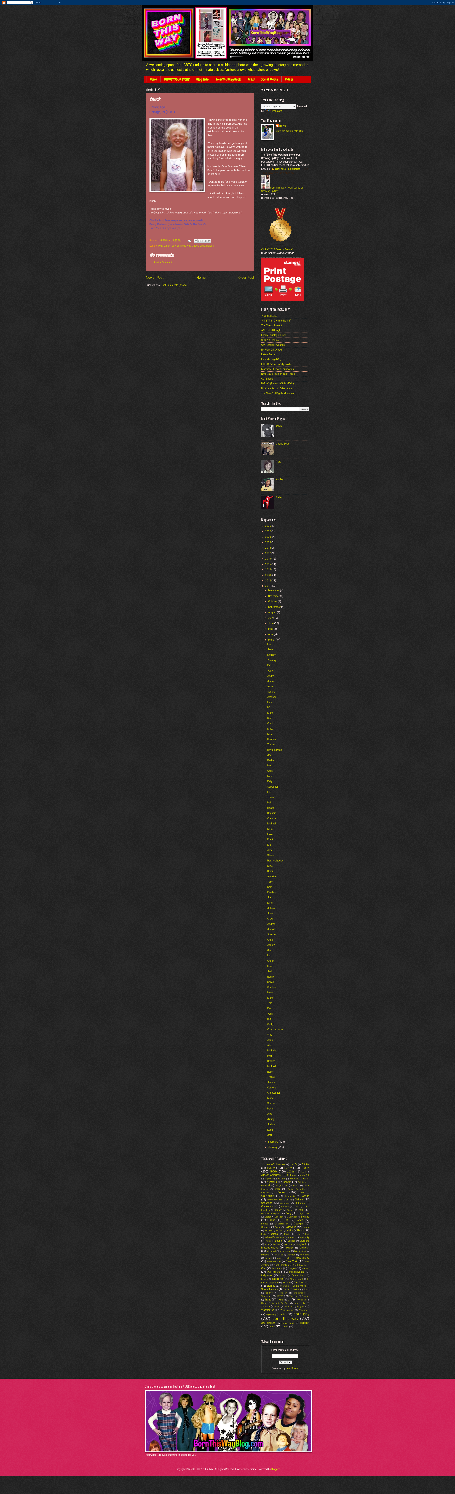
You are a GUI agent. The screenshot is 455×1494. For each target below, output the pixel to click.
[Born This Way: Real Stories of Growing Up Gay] (265, 187)
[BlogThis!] (199, 241)
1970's (288, 1168)
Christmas (266, 1203)
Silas (270, 865)
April (271, 634)
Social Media (269, 79)
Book (296, 1185)
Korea (268, 1241)
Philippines (266, 1275)
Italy (307, 1234)
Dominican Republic (271, 1213)
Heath (270, 807)
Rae (269, 765)
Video (277, 1306)
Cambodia (290, 1196)
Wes (269, 1034)
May (271, 628)
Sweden (283, 1293)
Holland (279, 1230)
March (272, 639)
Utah (263, 1303)
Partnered (273, 1271)
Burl (269, 1018)
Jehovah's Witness (274, 1237)
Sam (269, 887)
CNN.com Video (275, 1029)
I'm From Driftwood (271, 349)
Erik (269, 792)
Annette (271, 876)
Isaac (270, 776)
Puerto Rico (298, 1275)
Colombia (285, 1203)
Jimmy (270, 1119)
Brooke (271, 1061)
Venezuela (300, 1303)
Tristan (271, 744)
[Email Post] (189, 240)
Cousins (285, 1206)
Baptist (287, 1181)
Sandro (271, 691)
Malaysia (288, 1244)
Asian (306, 1178)
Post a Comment (163, 262)
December (274, 590)
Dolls (300, 1209)
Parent (305, 1268)
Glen (269, 950)
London (292, 1240)
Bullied (281, 1192)
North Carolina (281, 1265)
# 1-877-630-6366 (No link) (276, 320)
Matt (270, 728)
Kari (269, 1008)
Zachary (271, 660)
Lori (269, 955)
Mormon (291, 1254)
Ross (270, 1071)
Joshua (271, 1124)
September (274, 606)
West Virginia (287, 1310)
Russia (286, 1282)
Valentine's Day (280, 1303)
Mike (270, 734)
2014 (268, 569)
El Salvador (292, 1217)
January (273, 1147)
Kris (269, 844)
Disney (290, 1210)
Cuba (295, 1206)
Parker (271, 760)
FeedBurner (292, 1368)
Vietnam (289, 1306)
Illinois (300, 1230)
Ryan (270, 992)
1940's (293, 1164)
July (270, 617)
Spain (306, 1289)
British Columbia (296, 1189)
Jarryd (271, 929)
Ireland (298, 1234)
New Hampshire (284, 1258)
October (273, 601)
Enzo (270, 834)
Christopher (273, 1092)
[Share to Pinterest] (209, 241)
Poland (282, 1275)
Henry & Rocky (275, 860)
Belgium (302, 1182)
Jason (270, 649)
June (271, 623)
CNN (301, 1193)
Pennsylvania (296, 1271)
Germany (265, 1227)
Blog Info (202, 79)
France (264, 1223)
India (263, 1234)
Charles (271, 987)
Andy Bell (304, 1175)
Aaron (270, 686)
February (273, 1141)
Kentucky (304, 1237)
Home (153, 79)
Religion (277, 1279)
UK (289, 1299)
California (267, 1196)
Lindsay (271, 654)
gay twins (288, 1323)
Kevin (270, 966)
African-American (271, 1175)
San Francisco (301, 1282)
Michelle (271, 1050)
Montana (278, 1255)
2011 (268, 585)
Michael (271, 823)
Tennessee (266, 1296)
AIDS (303, 1172)
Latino (278, 1240)
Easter (267, 1216)
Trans (268, 1299)
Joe (269, 755)
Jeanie (271, 681)
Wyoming (271, 1314)
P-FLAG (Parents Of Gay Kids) (277, 383)
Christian (299, 1199)
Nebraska (304, 1254)
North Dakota (299, 1265)
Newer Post (155, 278)
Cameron (272, 1087)
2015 (268, 564)
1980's (161, 245)
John (270, 1013)
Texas (280, 1296)
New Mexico (274, 1261)
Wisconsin (304, 1310)
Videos (289, 79)
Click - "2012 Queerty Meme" (277, 249)
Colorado (300, 1203)
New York (291, 1261)
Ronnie (271, 976)
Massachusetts (269, 1247)
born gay (171, 245)
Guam (277, 1227)
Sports (269, 1292)
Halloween (290, 1227)
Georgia (298, 1223)
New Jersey (302, 1258)
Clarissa (271, 818)
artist (284, 1314)
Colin (270, 770)
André (270, 676)
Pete (278, 461)
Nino (269, 718)
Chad (270, 723)
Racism (264, 1279)
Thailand (293, 1296)
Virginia (300, 1306)
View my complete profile (289, 130)
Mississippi (300, 1251)
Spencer (272, 934)
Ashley (279, 479)
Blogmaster (281, 1185)
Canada (305, 1196)
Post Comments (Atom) (174, 285)
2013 (268, 575)
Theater (305, 1296)
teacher (285, 1326)
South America (269, 1289)
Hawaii (306, 1227)
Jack (270, 971)
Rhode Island (296, 1279)
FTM (285, 1220)
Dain (269, 802)
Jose (270, 913)
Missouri (265, 1254)
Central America (274, 1200)
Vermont (265, 1306)
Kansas (292, 1237)
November (274, 596)
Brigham (271, 813)
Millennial (271, 1251)
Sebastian (273, 786)
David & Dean (274, 749)
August (272, 612)
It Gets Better (268, 354)
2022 (268, 531)
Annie (270, 1040)
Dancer (278, 1210)
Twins (280, 1299)
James (271, 1082)
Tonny (270, 797)
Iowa (286, 1234)
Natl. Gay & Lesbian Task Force (278, 373)
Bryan (270, 871)
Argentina (269, 1179)
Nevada (268, 1258)
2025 (268, 525)
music (272, 1326)
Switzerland (299, 1293)
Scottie (271, 1103)
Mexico (290, 1247)
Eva (269, 644)
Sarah (270, 982)
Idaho (290, 1230)
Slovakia (285, 1286)
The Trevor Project (271, 325)
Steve (270, 855)
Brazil (277, 1189)
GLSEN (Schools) (270, 340)
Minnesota (285, 1251)
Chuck (195, 245)
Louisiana (304, 1240)
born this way (184, 245)
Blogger (275, 1469)
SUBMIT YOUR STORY (176, 79)
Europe (271, 1220)
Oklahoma (277, 1268)
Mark (270, 712)
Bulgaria (265, 1193)
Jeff (269, 1134)
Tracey (271, 1076)
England (305, 1216)
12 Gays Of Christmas (273, 1164)
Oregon (292, 1268)
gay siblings (268, 1322)
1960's (271, 1168)
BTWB (282, 125)
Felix (269, 702)
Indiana (210, 245)
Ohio (263, 1268)
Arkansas (294, 1178)
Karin (270, 1129)
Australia (272, 1181)
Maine (276, 1244)
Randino (271, 892)
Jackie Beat (282, 443)
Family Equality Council (273, 335)
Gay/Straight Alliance (273, 344)
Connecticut (267, 1206)
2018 (268, 547)
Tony (270, 881)
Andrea (271, 924)
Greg (270, 918)
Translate (277, 110)
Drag (202, 245)
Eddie (279, 425)
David (270, 1108)
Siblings (271, 1285)
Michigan (304, 1247)
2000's (291, 1171)
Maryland (301, 1244)
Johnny (271, 908)
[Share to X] (202, 241)
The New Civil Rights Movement (278, 393)
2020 (268, 537)
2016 (268, 558)
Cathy (270, 1024)
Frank (270, 839)
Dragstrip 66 (303, 1213)
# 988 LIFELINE (269, 315)
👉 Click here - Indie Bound (285, 169)
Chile (288, 1200)
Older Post (246, 278)
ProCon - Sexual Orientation (276, 388)
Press (251, 79)
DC (269, 707)
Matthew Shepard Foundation (277, 369)
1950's (305, 1164)
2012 (268, 580)
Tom (269, 1003)
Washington (267, 1309)
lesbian (304, 1323)
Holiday (268, 1230)
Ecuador (279, 1217)
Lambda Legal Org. (271, 359)
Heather (271, 739)
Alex (269, 850)
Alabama (291, 1175)
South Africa (299, 1285)
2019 (268, 542)
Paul (269, 1055)
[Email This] (196, 241)
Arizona (281, 1178)
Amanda (272, 697)
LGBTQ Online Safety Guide (276, 364)
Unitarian (301, 1300)
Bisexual (265, 1185)
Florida (299, 1220)
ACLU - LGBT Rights (272, 330)
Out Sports (267, 378)
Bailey (279, 497)
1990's (273, 1171)
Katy (269, 781)
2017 (268, 553)
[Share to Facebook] (206, 241)
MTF (267, 1244)
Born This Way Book (228, 79)
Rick (269, 665)
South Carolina (291, 1289)
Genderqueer (281, 1224)
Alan (269, 1045)
